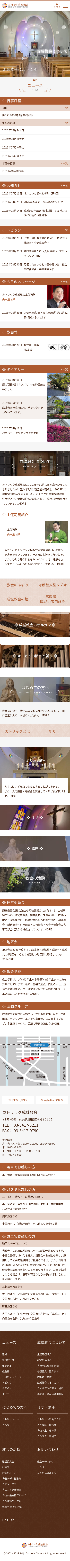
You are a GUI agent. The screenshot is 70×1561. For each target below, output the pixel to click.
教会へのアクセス (46, 1461)
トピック (7, 1382)
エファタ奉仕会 (13, 1489)
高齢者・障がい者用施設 (50, 1394)
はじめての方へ (14, 1407)
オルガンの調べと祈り (51, 1388)
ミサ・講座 (46, 1407)
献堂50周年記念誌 (49, 1365)
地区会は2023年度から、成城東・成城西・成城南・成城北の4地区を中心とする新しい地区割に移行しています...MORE (34, 954)
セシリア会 (10, 1484)
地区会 (5, 1467)
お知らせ (7, 1388)
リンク (40, 1467)
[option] (35, 44)
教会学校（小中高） (13, 1506)
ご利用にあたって (46, 1472)
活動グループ (9, 1472)
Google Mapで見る (52, 1100)
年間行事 (7, 1365)
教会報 (5, 1371)
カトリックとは (10, 1419)
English (8, 1519)
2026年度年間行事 (13, 171)
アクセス (57, 7)
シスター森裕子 (48, 1436)
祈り (7, 1424)
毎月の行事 (8, 1360)
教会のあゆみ (44, 1360)
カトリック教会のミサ (49, 1419)
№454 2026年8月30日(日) (17, 115)
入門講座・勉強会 (46, 1424)
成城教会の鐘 (44, 1377)
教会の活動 (11, 1449)
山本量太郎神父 (48, 1430)
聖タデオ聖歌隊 (13, 1478)
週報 (4, 1354)
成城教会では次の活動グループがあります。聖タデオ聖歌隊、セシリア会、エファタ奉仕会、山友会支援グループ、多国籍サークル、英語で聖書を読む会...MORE (34, 1018)
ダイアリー (8, 1394)
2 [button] (36, 80)
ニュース (9, 1342)
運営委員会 (8, 1461)
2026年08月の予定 (13, 138)
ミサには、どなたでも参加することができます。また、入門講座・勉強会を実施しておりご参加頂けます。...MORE (35, 791)
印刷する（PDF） (18, 1100)
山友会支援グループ (15, 1495)
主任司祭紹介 (44, 1354)
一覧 (65, 107)
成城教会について (51, 1342)
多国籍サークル (13, 1501)
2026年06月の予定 (13, 156)
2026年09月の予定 (13, 130)
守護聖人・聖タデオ (48, 1371)
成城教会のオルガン (48, 1382)
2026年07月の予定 (13, 147)
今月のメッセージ (11, 1377)
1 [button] (34, 80)
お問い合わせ (48, 1449)
